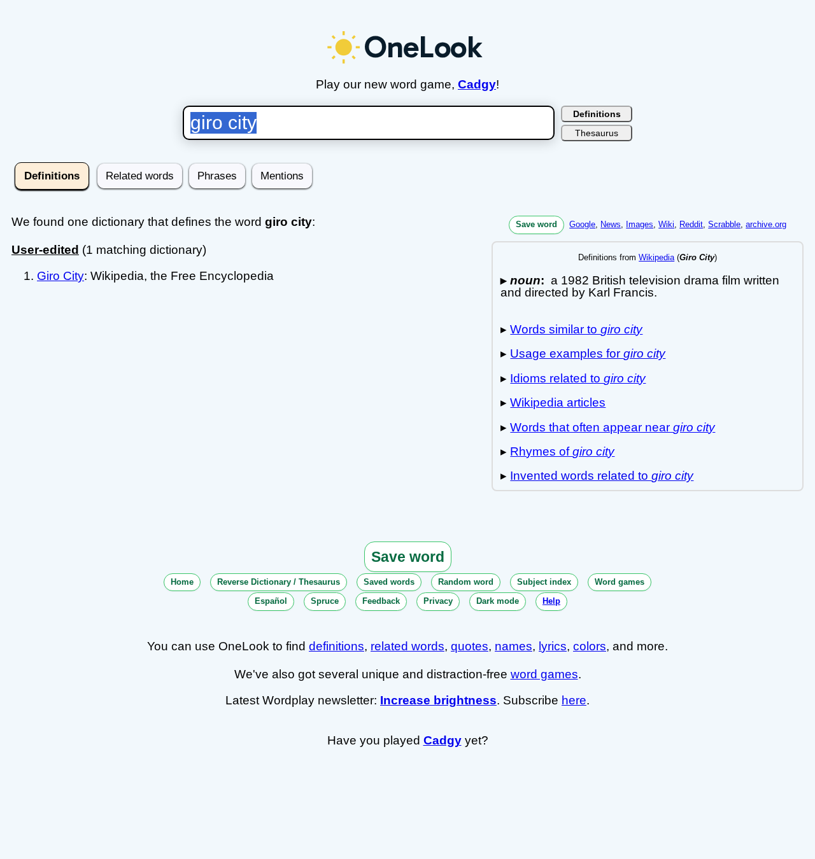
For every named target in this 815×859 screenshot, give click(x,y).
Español (271, 601)
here (574, 700)
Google (582, 224)
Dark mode (497, 601)
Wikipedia (656, 257)
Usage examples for (587, 353)
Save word (536, 224)
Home (182, 582)
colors (589, 646)
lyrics (553, 646)
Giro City (60, 276)
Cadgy (477, 84)
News (610, 224)
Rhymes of (562, 451)
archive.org (766, 224)
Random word (465, 582)
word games (544, 674)
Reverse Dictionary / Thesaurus (278, 582)
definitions (336, 646)
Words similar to (576, 329)
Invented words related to (601, 475)
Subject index (544, 582)
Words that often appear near (612, 427)
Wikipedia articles (558, 402)
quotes (469, 646)
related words (407, 646)
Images (639, 224)
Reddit (691, 224)
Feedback (381, 601)
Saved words (389, 582)
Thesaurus (596, 133)
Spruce (325, 601)
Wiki (666, 224)
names (513, 646)
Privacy (438, 601)
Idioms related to (578, 378)
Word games (619, 582)
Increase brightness (438, 700)
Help (551, 601)
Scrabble (724, 224)
